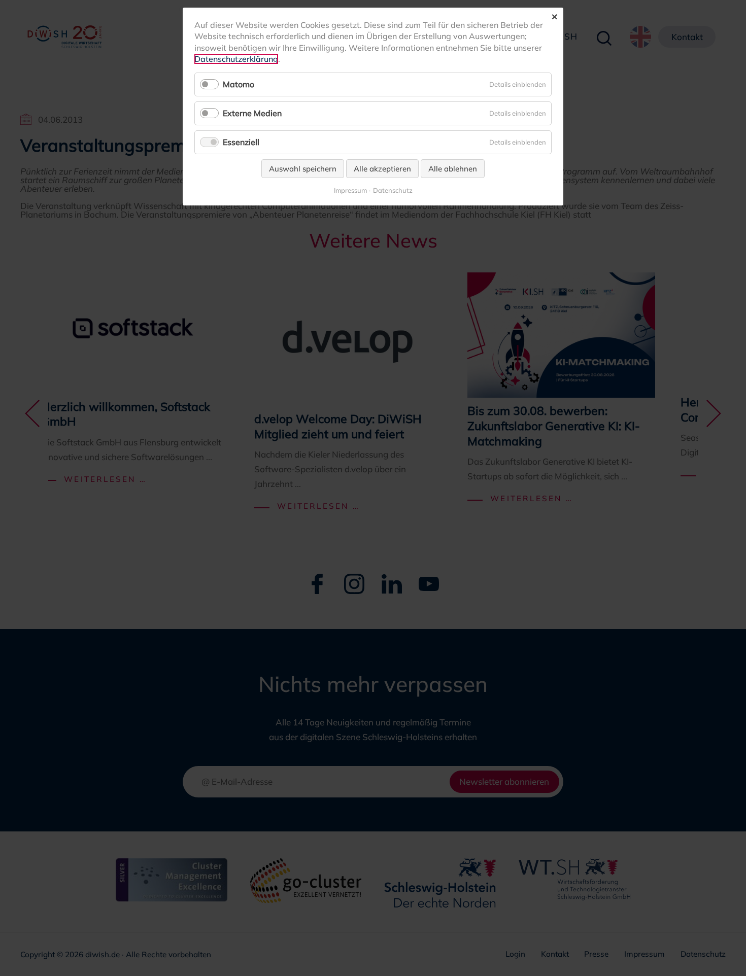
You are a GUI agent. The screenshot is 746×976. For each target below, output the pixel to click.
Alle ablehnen (452, 168)
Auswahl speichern (302, 168)
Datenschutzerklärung (236, 59)
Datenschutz (393, 190)
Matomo (238, 84)
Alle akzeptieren (382, 168)
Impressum (350, 190)
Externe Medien (252, 113)
